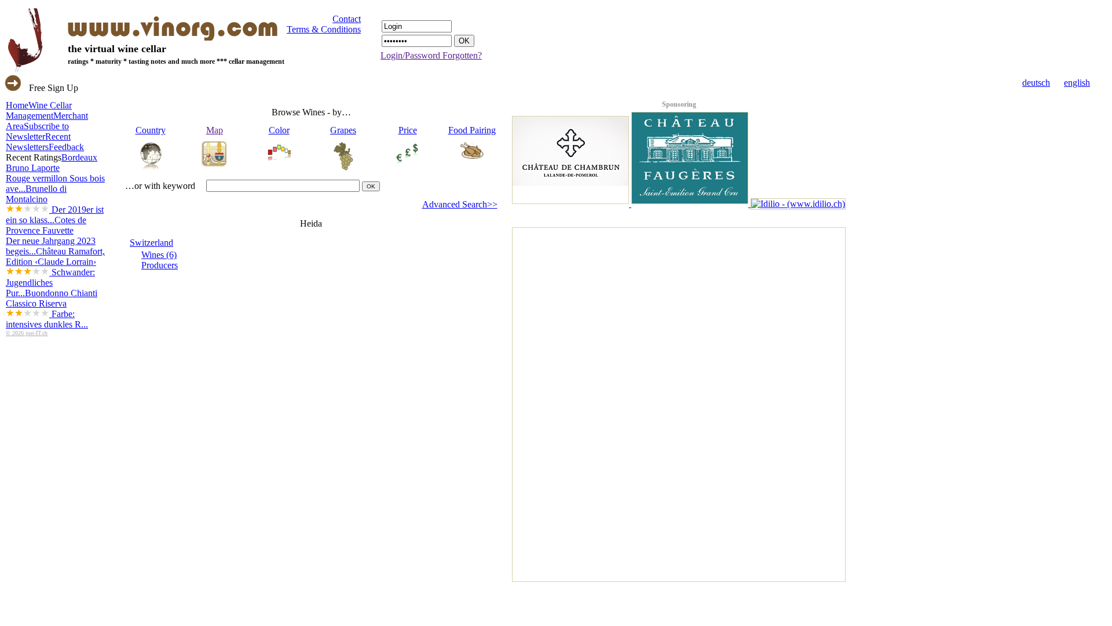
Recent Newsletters (38, 142)
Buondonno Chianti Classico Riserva (51, 308)
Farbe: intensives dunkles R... (47, 319)
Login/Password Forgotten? (431, 55)
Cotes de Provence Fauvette (51, 235)
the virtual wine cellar (117, 48)
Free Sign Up (53, 88)
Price (407, 130)
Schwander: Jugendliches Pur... (50, 282)
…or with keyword (160, 186)
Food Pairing (472, 130)
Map (214, 130)
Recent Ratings (33, 157)
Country (151, 130)
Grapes (343, 130)
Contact (346, 19)
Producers (159, 265)
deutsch (1036, 83)
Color (279, 130)
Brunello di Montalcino (55, 204)
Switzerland (151, 243)
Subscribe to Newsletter (37, 131)
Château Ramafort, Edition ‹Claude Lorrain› (55, 272)
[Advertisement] (559, 402)
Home (17, 105)
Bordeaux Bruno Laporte (55, 173)
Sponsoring (679, 104)
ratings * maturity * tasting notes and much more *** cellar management (176, 61)
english (1077, 83)
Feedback (66, 147)
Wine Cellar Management (39, 110)
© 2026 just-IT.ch (26, 333)
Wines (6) (159, 255)
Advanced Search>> (460, 204)
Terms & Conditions (324, 29)
